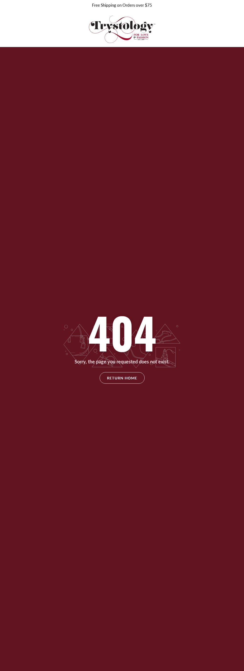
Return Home (122, 378)
